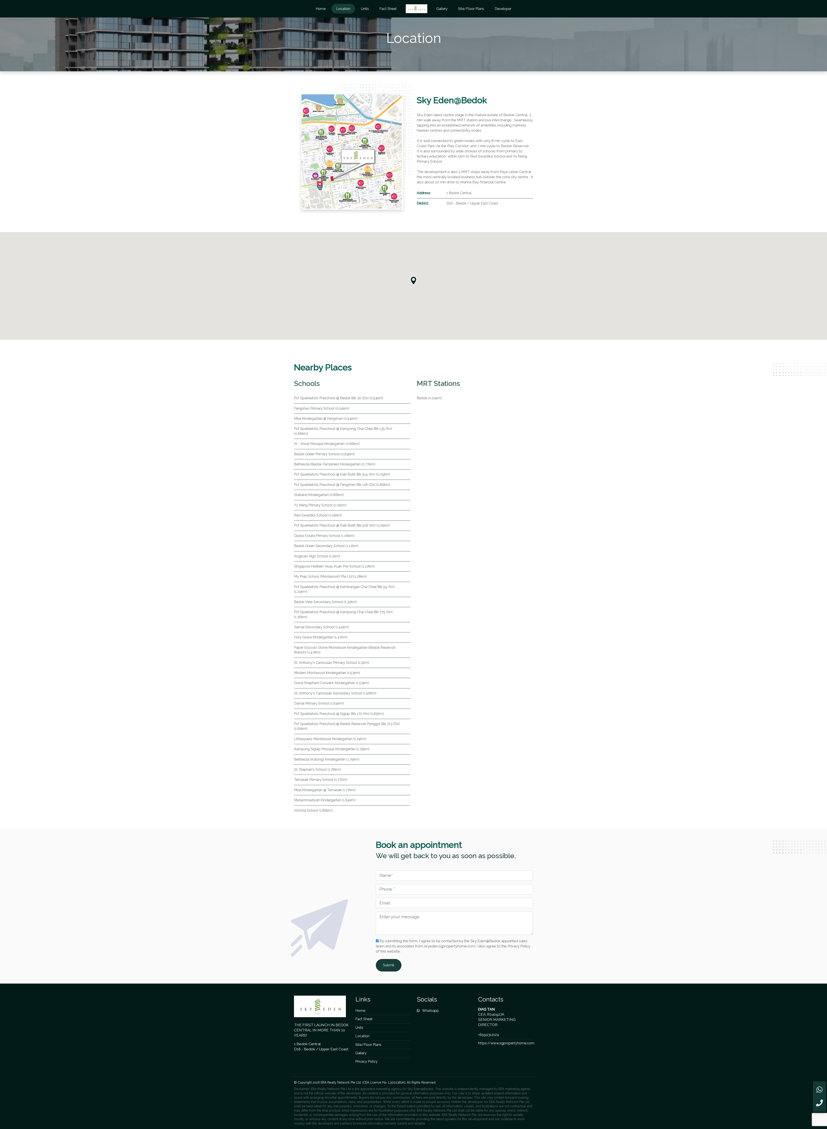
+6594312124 (488, 1035)
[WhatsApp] (819, 1090)
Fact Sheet (388, 9)
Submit (388, 965)
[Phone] (819, 1103)
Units (365, 9)
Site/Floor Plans (471, 9)
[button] (413, 280)
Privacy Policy (366, 1061)
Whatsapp (430, 1011)
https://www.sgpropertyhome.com (506, 1043)
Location (343, 9)
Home (321, 9)
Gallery (442, 9)
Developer (503, 9)
